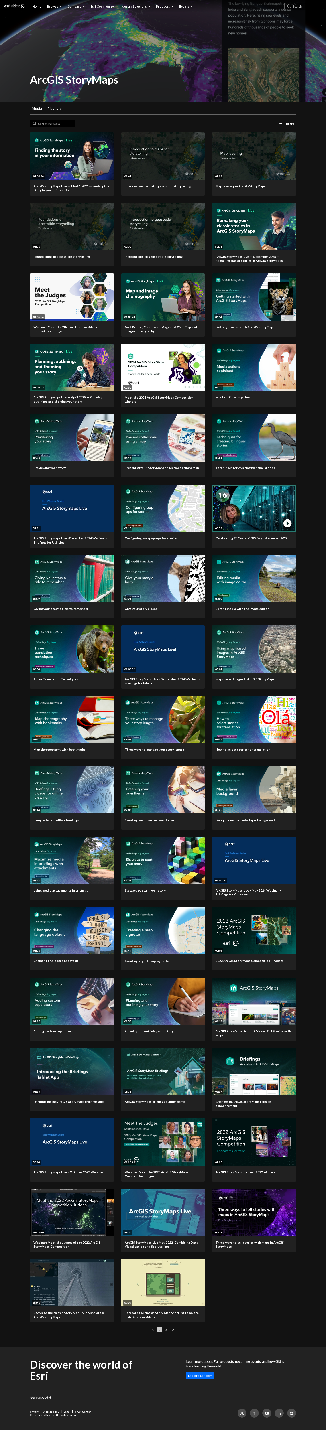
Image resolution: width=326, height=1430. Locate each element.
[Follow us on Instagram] (291, 1413)
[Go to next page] (173, 1329)
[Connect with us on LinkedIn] (279, 1413)
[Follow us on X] (242, 1413)
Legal (67, 1411)
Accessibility (51, 1411)
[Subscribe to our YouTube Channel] (266, 1413)
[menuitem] (36, 6)
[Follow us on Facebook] (254, 1413)
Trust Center (83, 1411)
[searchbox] (56, 123)
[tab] (37, 108)
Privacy (34, 1411)
